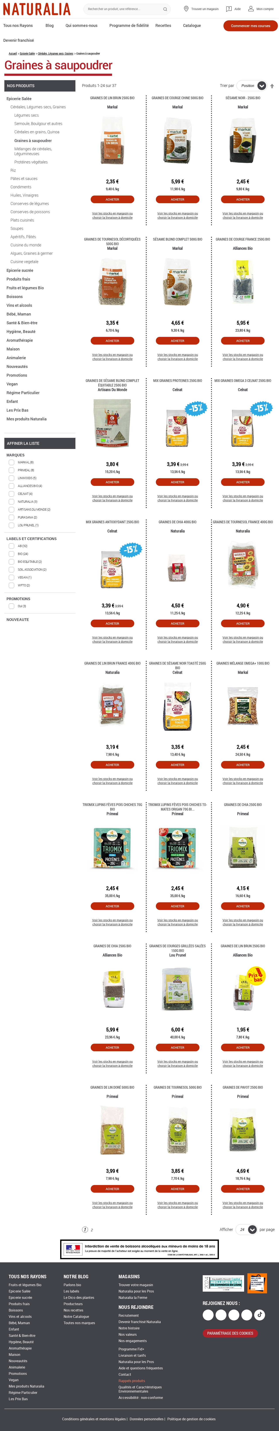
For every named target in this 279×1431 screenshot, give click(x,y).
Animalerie (17, 357)
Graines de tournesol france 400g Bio (243, 522)
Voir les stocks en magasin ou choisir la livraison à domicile (112, 215)
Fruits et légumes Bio (26, 287)
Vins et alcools (20, 305)
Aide (238, 9)
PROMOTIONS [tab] (18, 599)
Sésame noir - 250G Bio (243, 97)
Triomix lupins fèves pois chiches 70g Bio (112, 806)
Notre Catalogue (76, 1317)
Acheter (112, 199)
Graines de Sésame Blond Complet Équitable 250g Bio (112, 382)
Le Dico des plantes (79, 1298)
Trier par (227, 85)
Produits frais (19, 279)
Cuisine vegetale (24, 261)
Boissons (15, 296)
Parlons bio (72, 1285)
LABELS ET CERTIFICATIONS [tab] (32, 539)
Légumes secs (26, 115)
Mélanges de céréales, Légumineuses (33, 151)
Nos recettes (73, 1310)
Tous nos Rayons (18, 25)
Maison (13, 349)
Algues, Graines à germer (31, 253)
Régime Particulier (23, 392)
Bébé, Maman (19, 314)
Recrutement (129, 1315)
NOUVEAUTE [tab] (18, 620)
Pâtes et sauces (23, 178)
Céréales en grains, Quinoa (37, 132)
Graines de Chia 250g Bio (112, 946)
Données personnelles (146, 1419)
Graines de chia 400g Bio (177, 522)
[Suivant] (99, 1230)
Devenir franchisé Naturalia (140, 1322)
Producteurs (73, 1304)
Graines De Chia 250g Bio (243, 804)
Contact (125, 1374)
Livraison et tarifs (132, 1355)
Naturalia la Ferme (133, 1298)
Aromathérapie (20, 340)
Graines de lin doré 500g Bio (112, 1087)
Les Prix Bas (18, 410)
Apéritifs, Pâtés (23, 236)
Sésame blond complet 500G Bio (177, 239)
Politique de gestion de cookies (191, 1419)
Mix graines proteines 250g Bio (177, 380)
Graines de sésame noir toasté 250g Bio (177, 665)
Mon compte (265, 9)
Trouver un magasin (205, 9)
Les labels (71, 1291)
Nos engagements (133, 1341)
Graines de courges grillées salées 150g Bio (177, 948)
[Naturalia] (36, 9)
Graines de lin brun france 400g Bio (112, 663)
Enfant (13, 401)
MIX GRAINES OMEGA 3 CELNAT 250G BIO (242, 380)
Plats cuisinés (22, 220)
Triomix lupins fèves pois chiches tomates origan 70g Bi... (177, 806)
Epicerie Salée (27, 53)
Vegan (13, 383)
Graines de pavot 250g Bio (243, 1087)
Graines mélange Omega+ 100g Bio (242, 663)
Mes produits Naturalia (27, 418)
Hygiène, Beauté (21, 331)
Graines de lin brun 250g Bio (112, 97)
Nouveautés (18, 366)
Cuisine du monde (25, 245)
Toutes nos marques (79, 1323)
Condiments (20, 187)
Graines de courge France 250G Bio (243, 239)
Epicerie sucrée (20, 270)
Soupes (16, 228)
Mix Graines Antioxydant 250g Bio (112, 522)
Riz (13, 170)
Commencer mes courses (250, 25)
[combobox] (127, 9)
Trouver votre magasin (136, 1285)
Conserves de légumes (29, 203)
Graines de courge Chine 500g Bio (177, 97)
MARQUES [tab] (16, 455)
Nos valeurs (128, 1334)
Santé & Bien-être (22, 322)
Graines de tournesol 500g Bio (178, 1087)
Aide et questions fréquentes (141, 1368)
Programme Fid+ (131, 1349)
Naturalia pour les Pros (136, 1291)
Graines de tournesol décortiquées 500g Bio (112, 241)
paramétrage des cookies (230, 1333)
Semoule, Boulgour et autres (38, 123)
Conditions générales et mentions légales (94, 1419)
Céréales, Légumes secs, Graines (55, 53)
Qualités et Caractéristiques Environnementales (140, 1389)
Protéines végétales (31, 162)
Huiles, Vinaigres (24, 195)
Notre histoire (129, 1328)
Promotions (17, 375)
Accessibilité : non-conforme (141, 1398)
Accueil (13, 53)
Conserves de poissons (30, 212)
